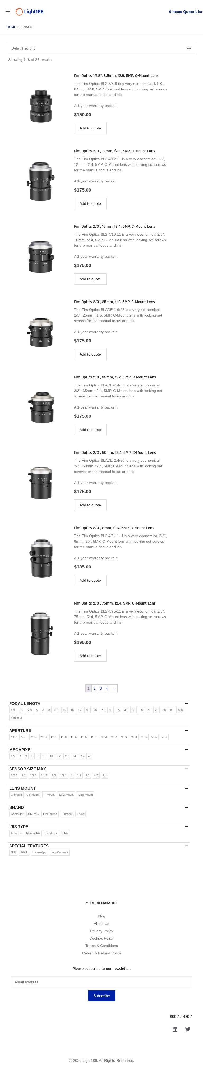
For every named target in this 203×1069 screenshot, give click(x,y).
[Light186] (29, 11)
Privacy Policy (101, 931)
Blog (101, 916)
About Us (101, 923)
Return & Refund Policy (101, 953)
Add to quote (90, 128)
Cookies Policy (101, 938)
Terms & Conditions (101, 946)
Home (11, 27)
